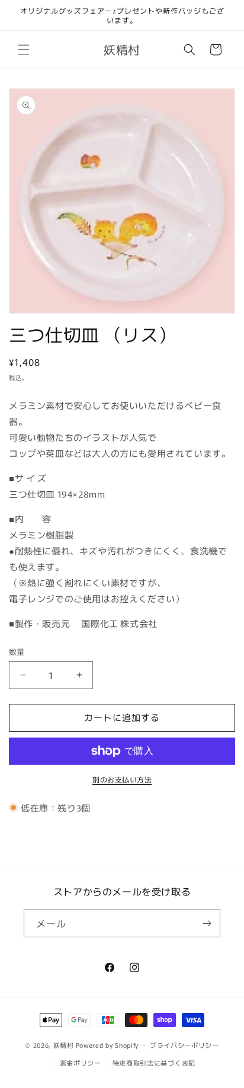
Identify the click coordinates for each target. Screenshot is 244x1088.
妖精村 (63, 1044)
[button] (24, 50)
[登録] (207, 923)
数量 (17, 651)
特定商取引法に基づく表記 (154, 1062)
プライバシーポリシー (184, 1045)
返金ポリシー (80, 1062)
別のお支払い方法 (122, 779)
